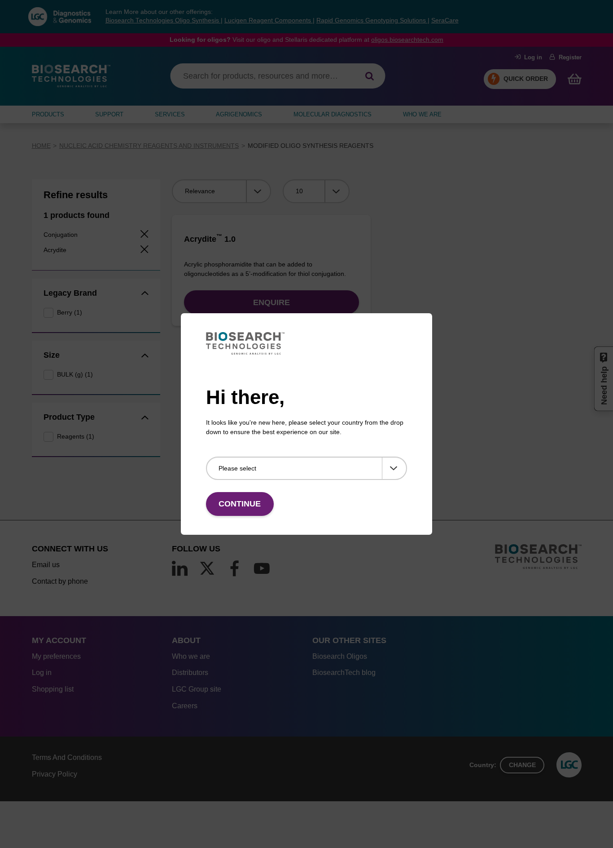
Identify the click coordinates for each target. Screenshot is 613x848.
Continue (240, 503)
